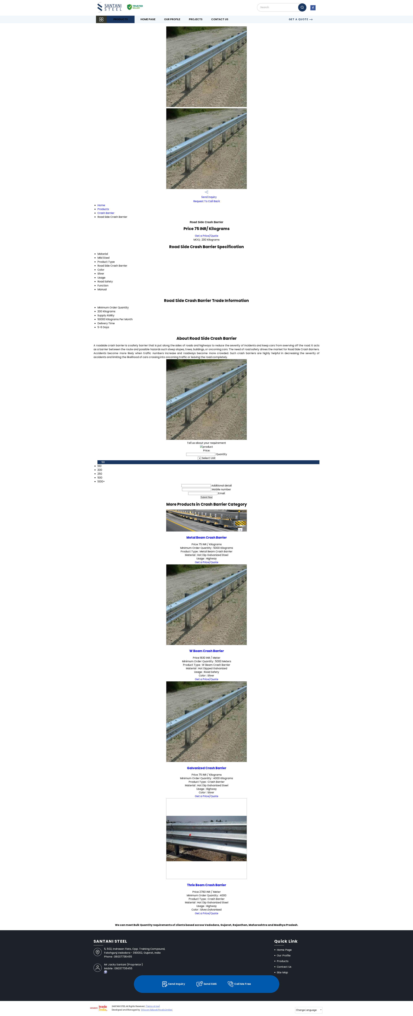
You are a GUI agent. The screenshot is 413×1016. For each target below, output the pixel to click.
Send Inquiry (209, 197)
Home (101, 205)
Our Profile (172, 19)
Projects (195, 19)
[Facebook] (313, 10)
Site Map (282, 972)
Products (120, 19)
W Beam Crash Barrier (206, 651)
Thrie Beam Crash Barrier (206, 885)
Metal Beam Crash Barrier (206, 537)
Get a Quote (299, 19)
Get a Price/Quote (206, 236)
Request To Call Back (206, 201)
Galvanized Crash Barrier (206, 768)
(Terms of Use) (153, 1006)
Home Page (148, 19)
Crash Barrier (105, 213)
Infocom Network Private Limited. (157, 1009)
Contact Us (219, 19)
